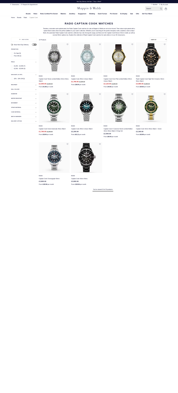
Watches (63, 13)
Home (13, 17)
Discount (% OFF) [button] (16, 74)
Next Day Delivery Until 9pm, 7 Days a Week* (89, 1)
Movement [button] (14, 102)
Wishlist (154, 4)
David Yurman (102, 13)
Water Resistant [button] (16, 98)
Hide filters (25, 39)
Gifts (137, 13)
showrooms (15, 4)
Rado (25, 17)
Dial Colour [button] (15, 89)
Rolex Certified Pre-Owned (49, 13)
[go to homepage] (89, 9)
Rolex (35, 13)
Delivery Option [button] (16, 121)
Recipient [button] (14, 84)
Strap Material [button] (16, 107)
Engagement (82, 13)
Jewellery (72, 13)
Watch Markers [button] (16, 116)
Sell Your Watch (147, 13)
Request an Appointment (29, 4)
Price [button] (13, 61)
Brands (28, 13)
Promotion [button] (14, 49)
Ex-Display (123, 13)
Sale (131, 13)
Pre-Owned (113, 13)
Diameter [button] (14, 93)
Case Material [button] (16, 112)
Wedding (92, 13)
